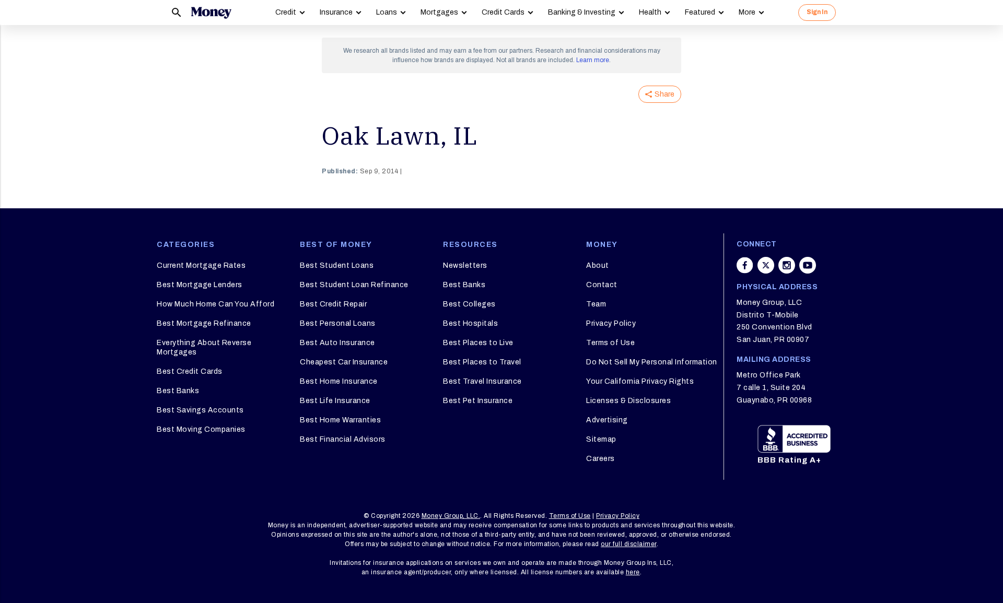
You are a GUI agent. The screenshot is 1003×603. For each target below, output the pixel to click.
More (747, 12)
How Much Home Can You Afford (215, 304)
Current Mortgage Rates (201, 265)
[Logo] (211, 12)
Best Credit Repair (333, 304)
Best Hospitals (470, 323)
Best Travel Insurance (482, 381)
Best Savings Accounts (200, 410)
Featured (700, 12)
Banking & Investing (581, 12)
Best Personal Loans (338, 323)
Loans (386, 12)
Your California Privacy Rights (640, 381)
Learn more (592, 60)
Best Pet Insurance (477, 401)
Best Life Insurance (335, 401)
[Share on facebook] (745, 265)
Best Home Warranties (340, 420)
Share (664, 94)
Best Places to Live (478, 343)
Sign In (817, 12)
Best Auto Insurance (337, 343)
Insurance (336, 12)
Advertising (607, 420)
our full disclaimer (629, 544)
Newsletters (465, 265)
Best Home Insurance (339, 381)
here (633, 572)
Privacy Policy (611, 323)
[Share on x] (765, 265)
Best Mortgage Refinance (204, 323)
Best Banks (178, 391)
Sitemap (601, 439)
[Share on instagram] (786, 265)
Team (596, 304)
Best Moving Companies (201, 429)
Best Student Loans (337, 265)
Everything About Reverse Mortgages (204, 347)
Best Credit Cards (190, 371)
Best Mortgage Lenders (199, 285)
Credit (285, 12)
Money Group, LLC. (451, 515)
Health (650, 12)
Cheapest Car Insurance (344, 362)
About (597, 265)
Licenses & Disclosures (628, 401)
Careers (600, 459)
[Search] (176, 12)
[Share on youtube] (807, 265)
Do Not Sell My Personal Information (651, 362)
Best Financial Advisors (343, 439)
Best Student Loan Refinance (354, 285)
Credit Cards (503, 12)
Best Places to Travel (482, 362)
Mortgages (439, 12)
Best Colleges (469, 304)
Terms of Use (610, 343)
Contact (601, 285)
